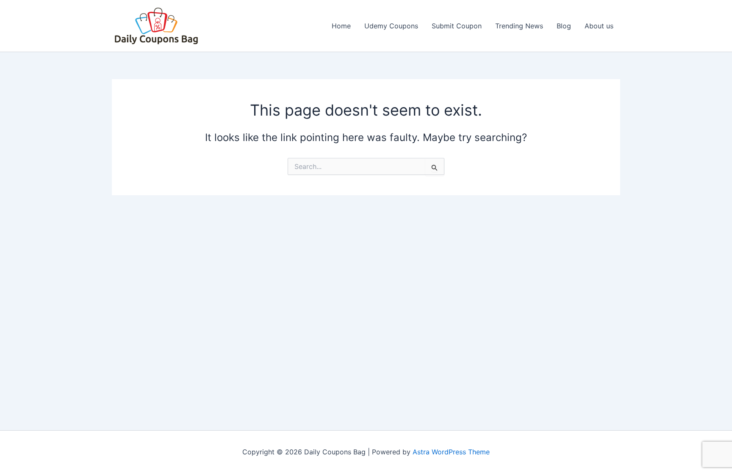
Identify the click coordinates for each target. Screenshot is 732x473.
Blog (564, 26)
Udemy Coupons (391, 26)
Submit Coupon (457, 26)
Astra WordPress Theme (451, 452)
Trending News (519, 26)
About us (599, 26)
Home (341, 26)
